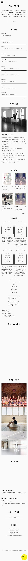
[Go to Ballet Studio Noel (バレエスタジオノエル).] (2, 550)
